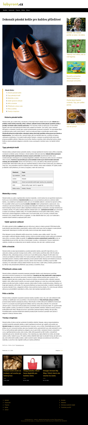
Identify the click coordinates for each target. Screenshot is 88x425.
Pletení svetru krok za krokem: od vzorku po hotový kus (12, 373)
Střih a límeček (12, 103)
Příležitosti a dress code (15, 106)
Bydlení (5, 10)
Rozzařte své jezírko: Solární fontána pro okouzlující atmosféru (74, 78)
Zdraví (28, 10)
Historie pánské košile (14, 93)
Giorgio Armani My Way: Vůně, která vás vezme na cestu (51, 373)
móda (61, 350)
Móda (23, 10)
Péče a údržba (12, 109)
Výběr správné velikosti (15, 101)
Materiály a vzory (13, 98)
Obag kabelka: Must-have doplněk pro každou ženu (31, 373)
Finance (18, 10)
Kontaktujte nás (20, 345)
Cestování (11, 10)
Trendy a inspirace (13, 111)
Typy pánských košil (14, 95)
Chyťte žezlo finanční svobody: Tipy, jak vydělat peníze (75, 102)
